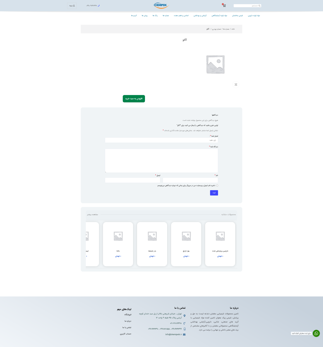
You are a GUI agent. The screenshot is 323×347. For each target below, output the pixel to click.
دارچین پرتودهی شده (220, 251)
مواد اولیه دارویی (254, 15)
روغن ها (145, 15)
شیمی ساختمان (237, 15)
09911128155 (165, 329)
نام (216, 175)
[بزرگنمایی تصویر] (236, 84)
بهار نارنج (186, 251)
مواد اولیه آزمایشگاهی (219, 15)
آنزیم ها (134, 15)
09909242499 (176, 329)
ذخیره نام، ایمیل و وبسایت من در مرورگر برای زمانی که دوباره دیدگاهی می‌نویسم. (186, 185)
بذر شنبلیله (152, 251)
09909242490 (153, 329)
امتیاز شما (214, 136)
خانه (233, 29)
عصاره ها (166, 15)
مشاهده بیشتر (92, 214)
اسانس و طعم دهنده (181, 15)
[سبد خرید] (224, 6)
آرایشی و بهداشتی (200, 15)
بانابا (118, 251)
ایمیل (157, 175)
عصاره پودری (216, 29)
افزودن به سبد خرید (133, 98)
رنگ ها (155, 15)
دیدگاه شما (213, 146)
